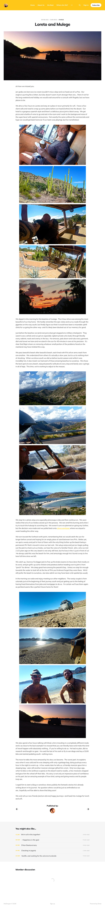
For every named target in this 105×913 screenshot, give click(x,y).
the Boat (50, 5)
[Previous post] (17, 809)
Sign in (85, 5)
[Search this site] (79, 5)
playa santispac (63, 528)
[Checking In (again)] (52, 850)
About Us (41, 5)
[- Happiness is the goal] (52, 840)
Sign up (52, 903)
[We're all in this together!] (52, 834)
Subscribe (96, 5)
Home (32, 5)
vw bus (61, 19)
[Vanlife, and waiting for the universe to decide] (52, 856)
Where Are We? (62, 5)
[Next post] (88, 809)
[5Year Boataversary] (52, 845)
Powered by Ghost (95, 903)
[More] (71, 5)
